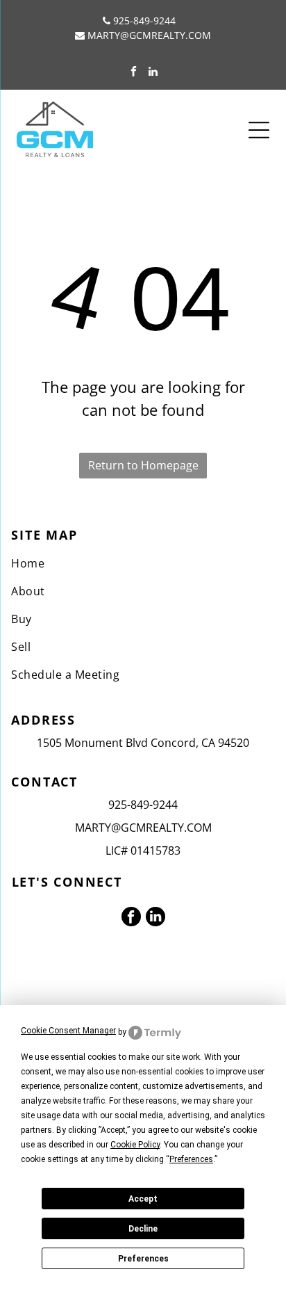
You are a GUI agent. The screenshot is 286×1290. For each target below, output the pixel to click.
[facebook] (134, 73)
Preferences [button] (191, 1159)
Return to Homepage (143, 465)
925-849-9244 (144, 20)
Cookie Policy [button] (135, 1145)
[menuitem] (142, 563)
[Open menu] (259, 130)
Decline (143, 1229)
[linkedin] (153, 73)
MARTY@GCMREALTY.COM (149, 35)
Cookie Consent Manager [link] (68, 1030)
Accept (143, 1199)
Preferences (143, 1259)
